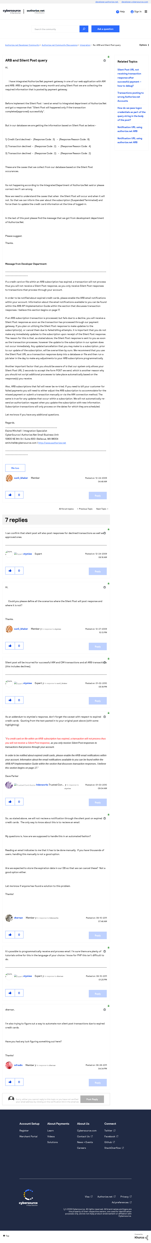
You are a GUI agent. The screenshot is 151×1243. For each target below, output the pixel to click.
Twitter (108, 1130)
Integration (85, 45)
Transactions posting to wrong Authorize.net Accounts (131, 96)
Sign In (138, 11)
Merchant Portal (28, 1136)
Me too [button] (15, 468)
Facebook (109, 1136)
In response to (51, 629)
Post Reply (92, 1099)
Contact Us (83, 1136)
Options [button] (143, 45)
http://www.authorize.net (52, 442)
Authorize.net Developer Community (22, 45)
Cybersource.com (87, 1130)
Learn (50, 1130)
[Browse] (144, 11)
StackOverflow (112, 1147)
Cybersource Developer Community (12, 11)
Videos (51, 1136)
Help (122, 11)
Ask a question (105, 28)
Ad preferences (120, 1202)
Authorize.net (105, 1196)
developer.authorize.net (107, 1)
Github (108, 1142)
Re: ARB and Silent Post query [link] (107, 45)
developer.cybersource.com (135, 1)
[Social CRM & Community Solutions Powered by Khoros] (141, 1236)
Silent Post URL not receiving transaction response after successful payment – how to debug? (129, 77)
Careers (81, 1147)
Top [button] (7, 1235)
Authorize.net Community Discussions (59, 45)
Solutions (52, 1142)
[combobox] (60, 28)
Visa (87, 1196)
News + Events (85, 1142)
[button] (10, 494)
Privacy (124, 1196)
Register (24, 1130)
